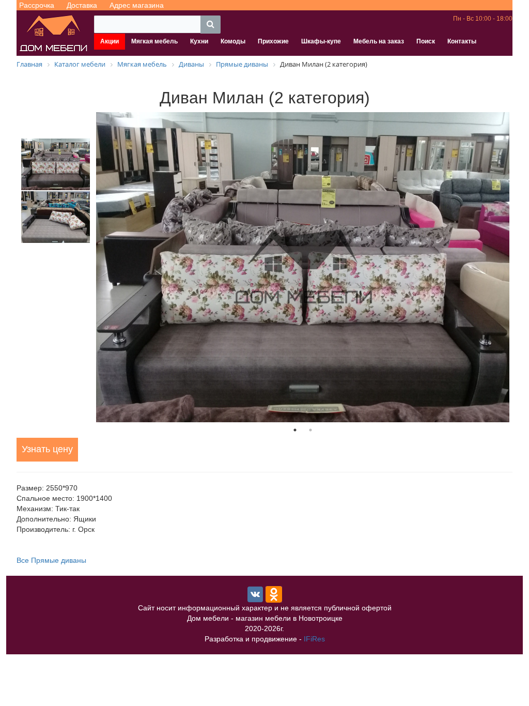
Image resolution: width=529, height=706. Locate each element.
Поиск (425, 41)
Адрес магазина (137, 5)
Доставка (82, 5)
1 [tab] (295, 430)
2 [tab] (310, 430)
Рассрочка (36, 5)
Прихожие (273, 41)
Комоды (233, 41)
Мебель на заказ (378, 41)
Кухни (199, 41)
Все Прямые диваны (51, 560)
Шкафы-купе (321, 41)
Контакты (461, 41)
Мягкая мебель (154, 41)
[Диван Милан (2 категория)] (302, 267)
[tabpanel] (302, 267)
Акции (109, 41)
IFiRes (314, 639)
